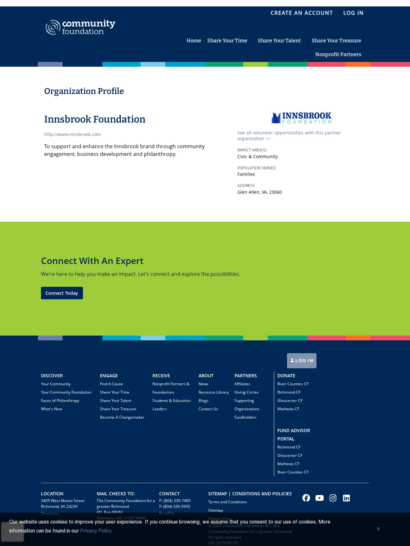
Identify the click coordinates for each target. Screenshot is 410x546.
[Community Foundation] (80, 20)
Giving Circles (246, 392)
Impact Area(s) (251, 150)
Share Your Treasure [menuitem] (336, 41)
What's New (51, 409)
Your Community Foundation (66, 392)
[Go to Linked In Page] (345, 498)
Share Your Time (114, 392)
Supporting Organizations (246, 405)
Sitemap (215, 510)
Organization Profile (84, 91)
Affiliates (242, 384)
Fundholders (245, 417)
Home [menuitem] (193, 41)
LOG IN (304, 360)
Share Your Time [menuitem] (227, 41)
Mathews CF (288, 409)
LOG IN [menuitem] (353, 12)
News (204, 384)
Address (246, 185)
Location (52, 494)
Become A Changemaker (122, 417)
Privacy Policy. (96, 531)
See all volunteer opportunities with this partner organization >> (289, 135)
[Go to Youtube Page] (319, 498)
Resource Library (214, 392)
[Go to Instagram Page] (332, 498)
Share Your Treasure (118, 409)
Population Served (256, 168)
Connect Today (61, 293)
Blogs (204, 400)
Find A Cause (111, 384)
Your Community (55, 384)
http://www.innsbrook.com (72, 134)
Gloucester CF (289, 400)
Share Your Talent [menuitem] (279, 41)
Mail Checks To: (116, 494)
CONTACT (169, 494)
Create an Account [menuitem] (302, 12)
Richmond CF (288, 392)
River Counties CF (292, 384)
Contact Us (208, 409)
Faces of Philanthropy (60, 400)
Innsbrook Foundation (94, 119)
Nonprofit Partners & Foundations (171, 388)
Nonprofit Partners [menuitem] (338, 54)
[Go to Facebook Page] (305, 498)
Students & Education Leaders (171, 405)
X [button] (378, 529)
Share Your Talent (115, 400)
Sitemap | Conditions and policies (250, 494)
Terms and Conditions (227, 502)
